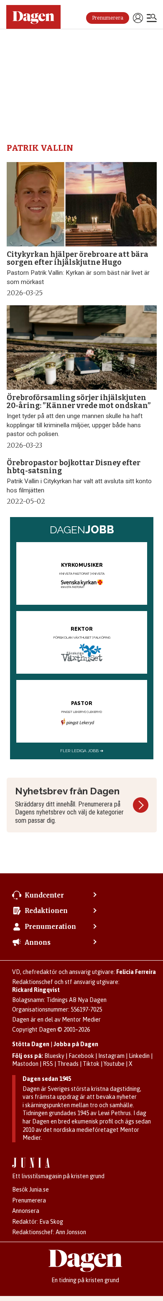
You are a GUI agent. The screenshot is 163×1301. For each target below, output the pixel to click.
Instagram (111, 1055)
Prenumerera (107, 18)
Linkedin (139, 1055)
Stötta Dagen (30, 1044)
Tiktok (91, 1063)
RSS (48, 1063)
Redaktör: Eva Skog (37, 1221)
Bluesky (54, 1055)
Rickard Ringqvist (36, 990)
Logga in (138, 18)
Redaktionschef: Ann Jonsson (49, 1232)
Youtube (114, 1063)
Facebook (81, 1055)
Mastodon (25, 1063)
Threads (68, 1063)
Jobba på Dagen (75, 1044)
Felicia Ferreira (136, 972)
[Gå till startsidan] (33, 17)
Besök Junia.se (30, 1189)
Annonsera (25, 1210)
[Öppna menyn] (151, 18)
